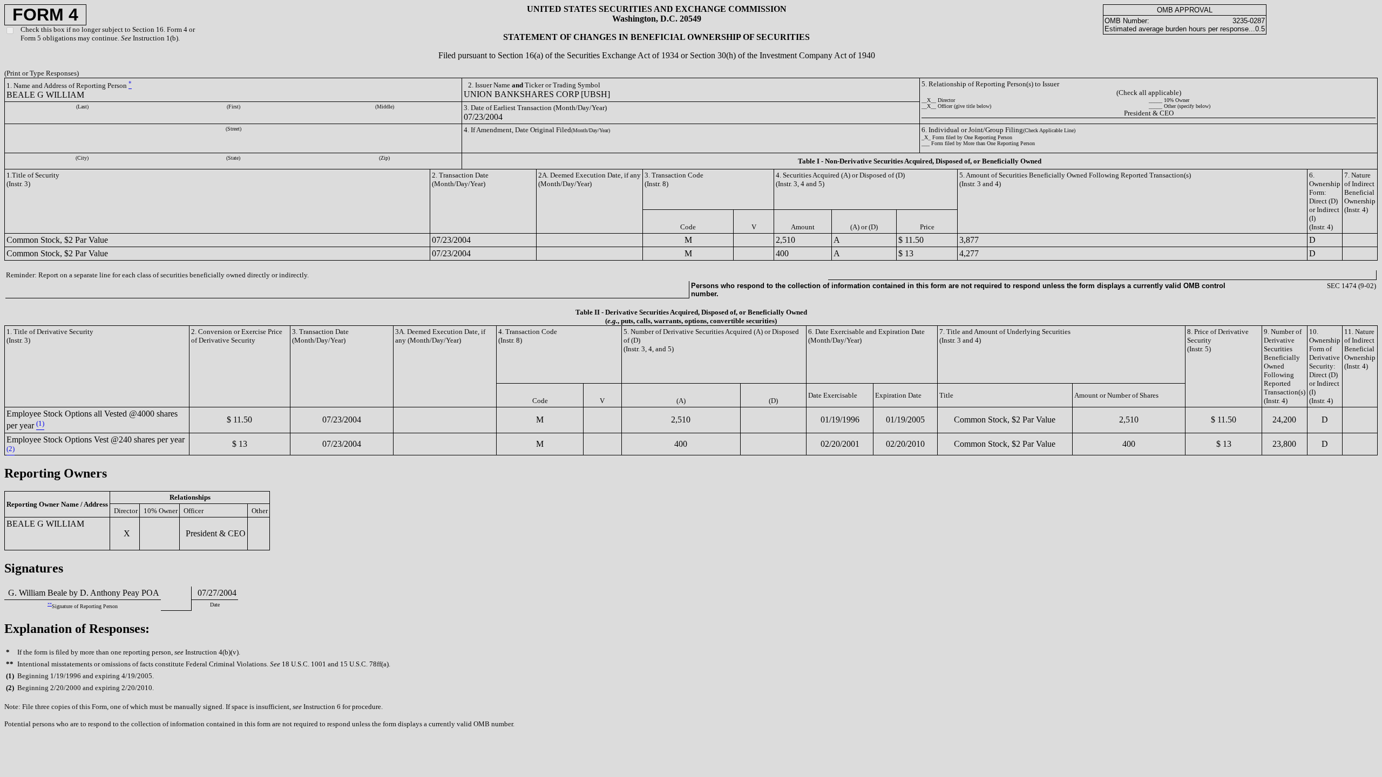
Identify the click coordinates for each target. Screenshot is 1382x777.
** (50, 604)
